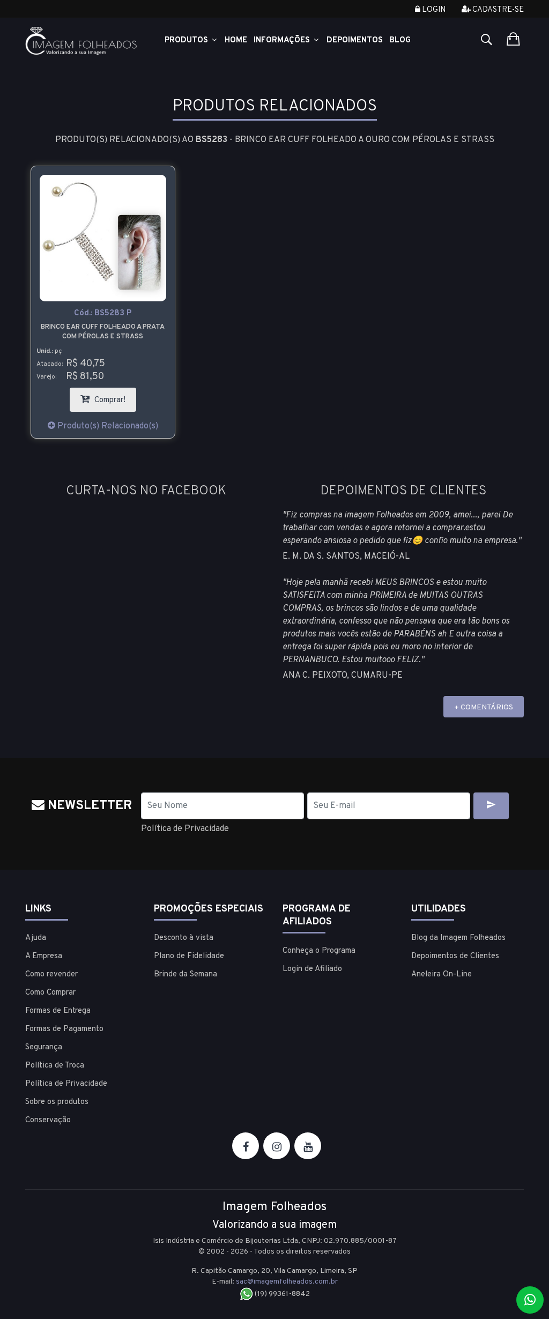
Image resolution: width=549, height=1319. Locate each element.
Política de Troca (54, 1066)
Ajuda (35, 938)
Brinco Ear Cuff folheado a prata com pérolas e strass (103, 332)
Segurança (43, 1047)
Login (433, 10)
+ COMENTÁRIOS (483, 707)
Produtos (187, 40)
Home (236, 40)
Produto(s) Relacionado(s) (106, 426)
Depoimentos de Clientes (455, 956)
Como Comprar (50, 993)
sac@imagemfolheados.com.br (287, 1281)
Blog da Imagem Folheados (458, 938)
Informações (283, 40)
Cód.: (102, 313)
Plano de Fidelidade (189, 956)
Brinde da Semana (185, 974)
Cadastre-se (497, 10)
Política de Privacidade (185, 829)
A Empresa (43, 956)
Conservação (48, 1120)
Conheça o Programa (319, 951)
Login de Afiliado (312, 969)
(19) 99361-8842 (281, 1294)
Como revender (51, 974)
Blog (400, 40)
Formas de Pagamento (64, 1029)
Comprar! (114, 396)
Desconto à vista (183, 938)
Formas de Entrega (58, 1011)
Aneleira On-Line (441, 974)
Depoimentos (355, 40)
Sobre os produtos (56, 1102)
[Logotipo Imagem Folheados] (81, 41)
